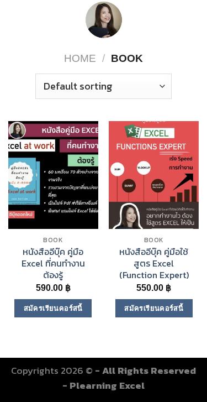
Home (80, 58)
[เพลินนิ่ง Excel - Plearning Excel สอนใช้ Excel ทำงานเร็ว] (103, 19)
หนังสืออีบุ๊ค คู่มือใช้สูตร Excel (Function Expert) (154, 263)
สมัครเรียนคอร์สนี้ (53, 308)
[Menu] (16, 19)
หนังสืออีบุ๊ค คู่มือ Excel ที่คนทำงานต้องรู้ (53, 263)
